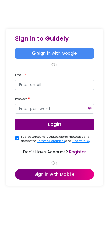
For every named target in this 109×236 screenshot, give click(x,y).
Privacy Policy (81, 141)
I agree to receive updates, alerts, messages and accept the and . (56, 139)
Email (19, 75)
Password (21, 99)
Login (54, 124)
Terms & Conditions (51, 141)
